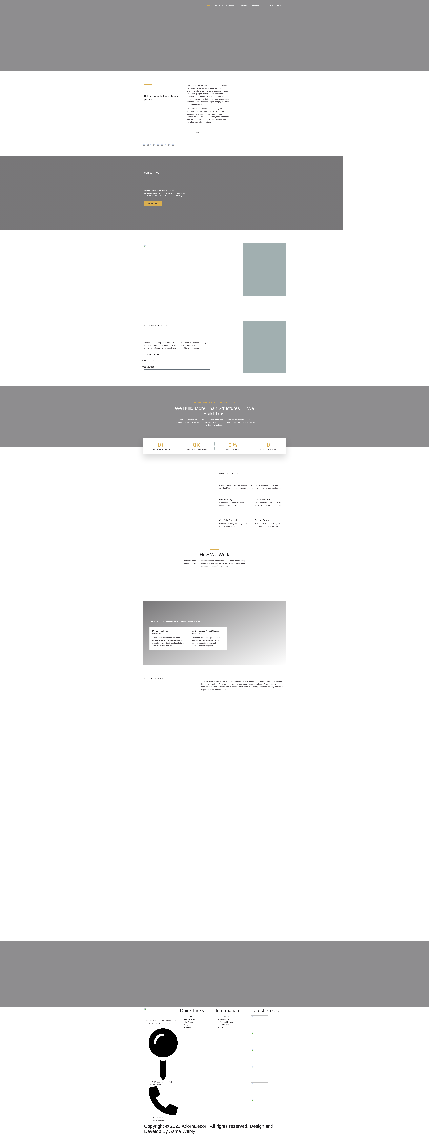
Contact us (255, 6)
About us (219, 6)
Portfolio (243, 6)
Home (209, 6)
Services (230, 6)
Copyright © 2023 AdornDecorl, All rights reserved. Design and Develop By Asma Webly (208, 1128)
